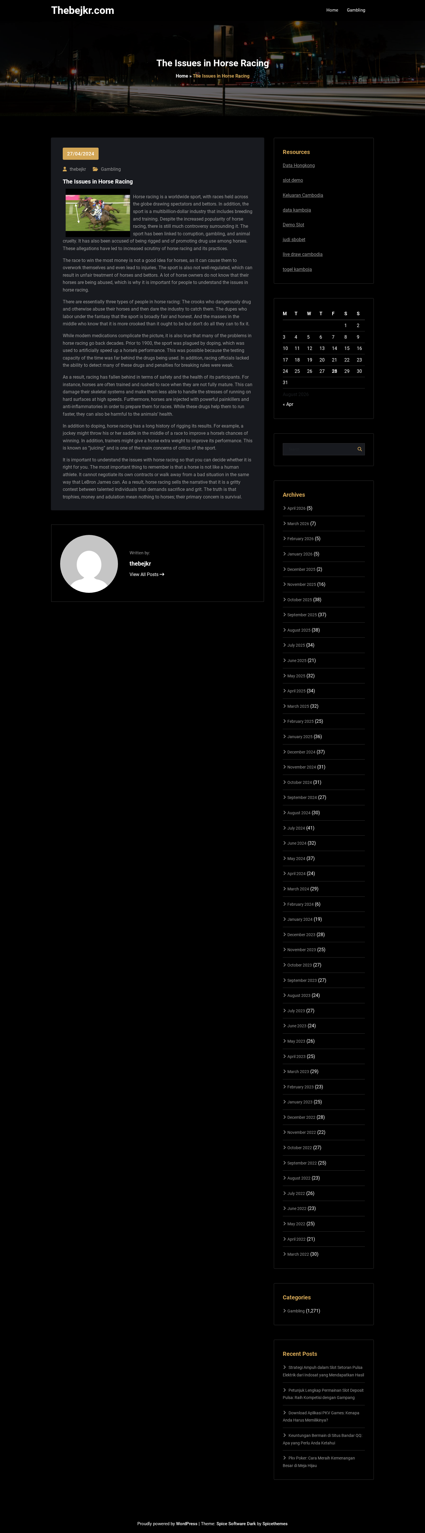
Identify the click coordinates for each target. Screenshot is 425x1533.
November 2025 (301, 584)
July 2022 (296, 1193)
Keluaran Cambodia (303, 195)
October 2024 (299, 782)
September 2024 (302, 797)
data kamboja (297, 210)
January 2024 (300, 919)
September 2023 (302, 980)
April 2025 (296, 691)
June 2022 (296, 1208)
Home (182, 76)
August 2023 (299, 995)
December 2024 (301, 752)
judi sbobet (294, 239)
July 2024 (296, 828)
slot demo (293, 180)
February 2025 (300, 721)
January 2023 (300, 1102)
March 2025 (298, 706)
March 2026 (298, 523)
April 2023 (296, 1056)
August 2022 (299, 1178)
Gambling (111, 169)
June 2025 (296, 660)
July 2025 (296, 645)
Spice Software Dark (236, 1523)
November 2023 (301, 949)
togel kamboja (297, 269)
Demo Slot (293, 225)
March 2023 (298, 1071)
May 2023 (296, 1041)
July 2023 (296, 1010)
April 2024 (296, 873)
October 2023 (299, 965)
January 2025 (300, 736)
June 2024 (296, 843)
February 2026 (300, 538)
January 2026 (300, 554)
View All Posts (145, 574)
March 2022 (298, 1254)
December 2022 (301, 1117)
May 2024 (296, 858)
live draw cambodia (303, 254)
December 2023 (301, 934)
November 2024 (301, 767)
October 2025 (299, 599)
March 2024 (298, 889)
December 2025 (301, 569)
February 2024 (300, 904)
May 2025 (296, 676)
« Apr (288, 404)
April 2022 (296, 1239)
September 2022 (302, 1163)
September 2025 (302, 615)
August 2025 (299, 630)
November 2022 (301, 1132)
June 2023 (296, 1026)
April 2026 (296, 508)
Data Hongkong (299, 165)
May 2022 (296, 1224)
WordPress (186, 1523)
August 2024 (299, 812)
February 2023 (300, 1087)
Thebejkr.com (82, 10)
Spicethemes (275, 1523)
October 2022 (299, 1147)
